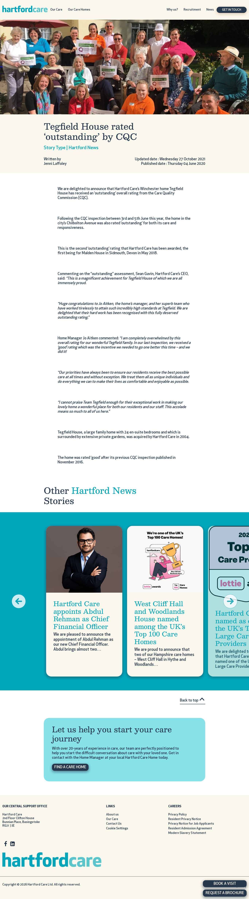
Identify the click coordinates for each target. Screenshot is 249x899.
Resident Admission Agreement (190, 828)
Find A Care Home (70, 767)
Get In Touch (231, 9)
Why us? (172, 9)
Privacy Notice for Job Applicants (191, 823)
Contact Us (114, 823)
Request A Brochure (225, 893)
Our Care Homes (79, 9)
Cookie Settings (117, 828)
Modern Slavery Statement (187, 833)
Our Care (56, 9)
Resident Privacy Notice (184, 819)
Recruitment (192, 9)
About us (112, 814)
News (210, 9)
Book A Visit (225, 884)
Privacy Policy (177, 814)
